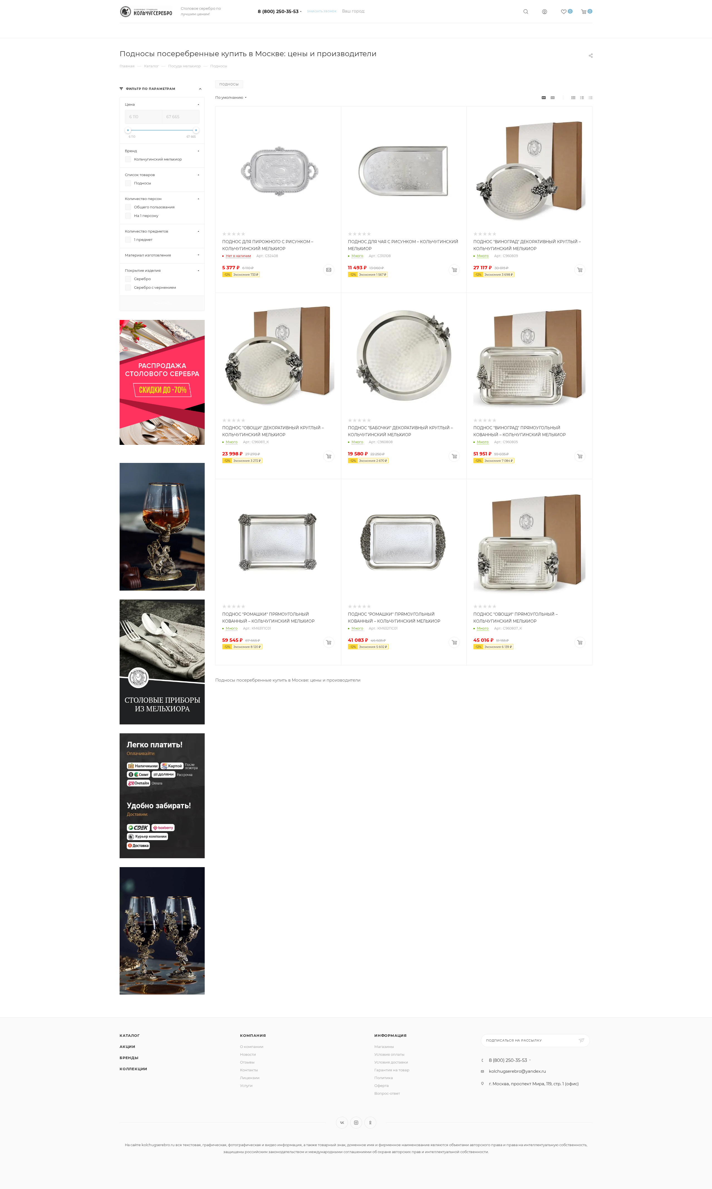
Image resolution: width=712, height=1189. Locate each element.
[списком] (582, 97)
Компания (253, 1035)
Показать (162, 303)
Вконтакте (342, 1123)
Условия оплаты (389, 1054)
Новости (248, 1054)
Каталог (130, 1035)
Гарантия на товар (391, 1070)
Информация (390, 1035)
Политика (383, 1077)
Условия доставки (391, 1062)
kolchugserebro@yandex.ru (517, 1071)
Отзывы (247, 1062)
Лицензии (249, 1077)
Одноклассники (370, 1123)
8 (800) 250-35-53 (278, 11)
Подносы (229, 84)
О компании (251, 1046)
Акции (127, 1046)
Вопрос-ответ (387, 1093)
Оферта (381, 1085)
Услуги (246, 1085)
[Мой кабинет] (544, 12)
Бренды (129, 1057)
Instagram (356, 1123)
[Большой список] (553, 97)
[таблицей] (590, 97)
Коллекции (133, 1069)
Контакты (249, 1070)
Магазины (384, 1046)
